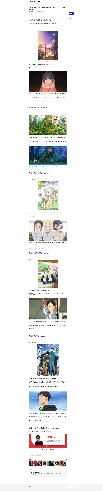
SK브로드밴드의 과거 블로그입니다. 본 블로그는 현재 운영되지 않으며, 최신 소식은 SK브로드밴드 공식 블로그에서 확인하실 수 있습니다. (46, 474)
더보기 (66, 459)
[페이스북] (67, 487)
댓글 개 (30, 469)
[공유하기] (32, 455)
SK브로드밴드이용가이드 (71, 13)
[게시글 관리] (34, 455)
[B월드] (64, 487)
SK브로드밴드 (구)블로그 (35, 1)
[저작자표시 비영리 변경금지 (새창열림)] (40, 455)
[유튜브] (66, 487)
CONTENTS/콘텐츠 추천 (32, 11)
